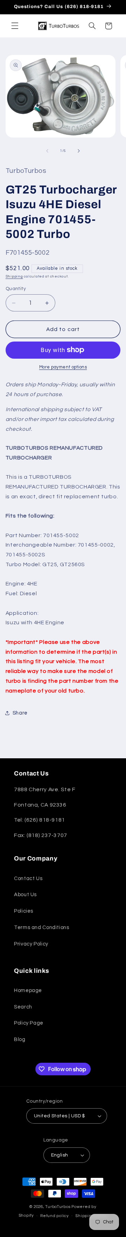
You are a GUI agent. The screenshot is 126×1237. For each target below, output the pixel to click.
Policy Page (28, 1023)
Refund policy (54, 1216)
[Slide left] (47, 151)
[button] (15, 26)
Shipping (14, 276)
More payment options (63, 367)
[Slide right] (78, 151)
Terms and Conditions (41, 927)
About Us (25, 894)
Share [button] (20, 713)
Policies (23, 911)
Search (23, 1007)
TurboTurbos (57, 1207)
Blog (20, 1039)
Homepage (28, 990)
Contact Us (28, 878)
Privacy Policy (31, 944)
